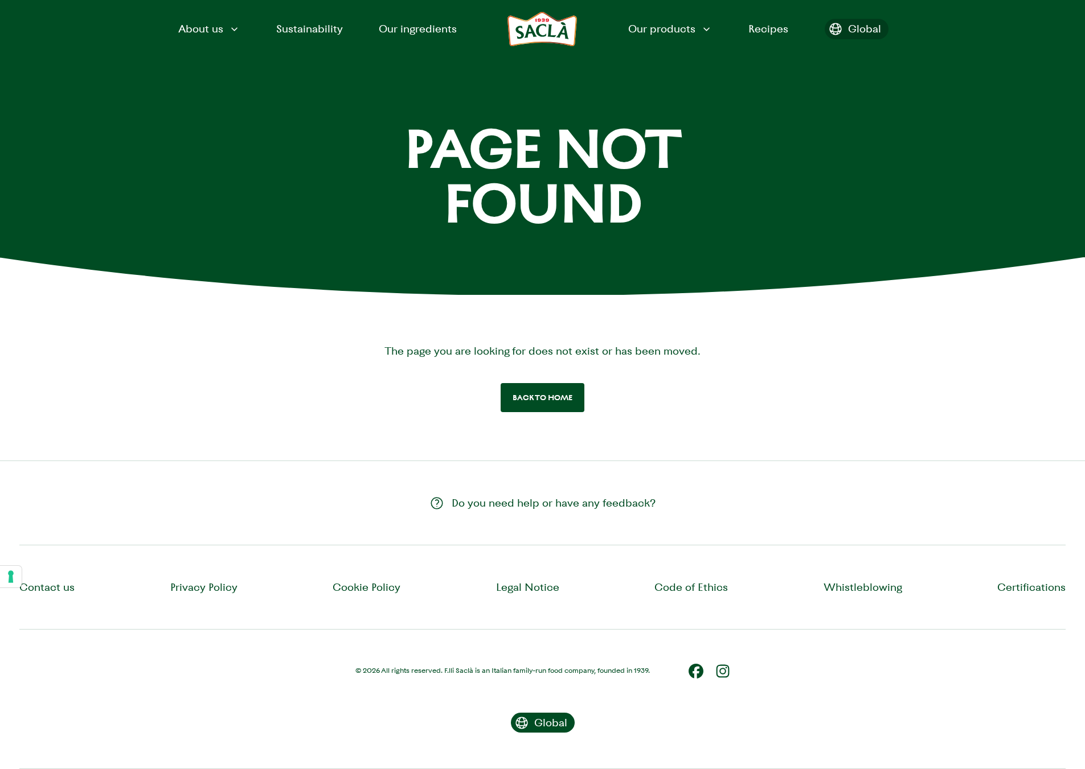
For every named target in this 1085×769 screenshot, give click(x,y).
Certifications (1031, 587)
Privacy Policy (204, 587)
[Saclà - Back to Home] (542, 29)
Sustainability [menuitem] (309, 29)
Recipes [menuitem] (768, 29)
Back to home (542, 397)
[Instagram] (722, 671)
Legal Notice (527, 587)
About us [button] (200, 29)
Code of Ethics (691, 587)
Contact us (47, 587)
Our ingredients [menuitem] (418, 29)
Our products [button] (661, 29)
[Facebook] (696, 671)
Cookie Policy (366, 587)
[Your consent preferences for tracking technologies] (11, 576)
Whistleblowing (863, 587)
